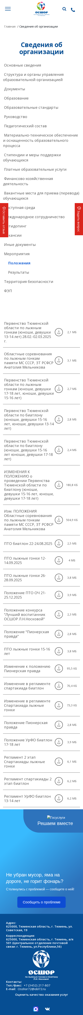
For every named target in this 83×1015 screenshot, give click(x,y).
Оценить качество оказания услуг (41, 994)
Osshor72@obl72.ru (32, 989)
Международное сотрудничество (34, 216)
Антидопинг (15, 226)
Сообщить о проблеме (41, 902)
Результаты (18, 272)
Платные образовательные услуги (35, 169)
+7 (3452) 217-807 (37, 985)
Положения (19, 263)
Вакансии (13, 235)
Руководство (15, 116)
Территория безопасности (28, 281)
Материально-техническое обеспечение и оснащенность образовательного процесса (40, 140)
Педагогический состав (25, 125)
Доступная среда (19, 207)
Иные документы (20, 244)
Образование (16, 98)
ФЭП (8, 290)
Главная (10, 26)
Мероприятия (17, 253)
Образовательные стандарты (31, 107)
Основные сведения (22, 65)
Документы (14, 88)
